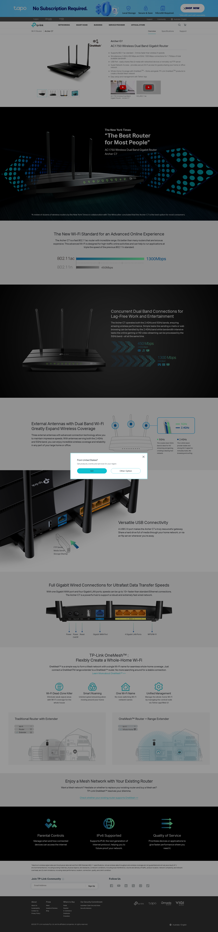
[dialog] (109, 466)
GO (91, 471)
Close (143, 457)
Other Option (126, 471)
